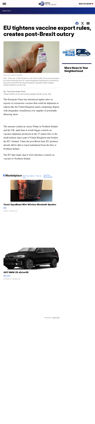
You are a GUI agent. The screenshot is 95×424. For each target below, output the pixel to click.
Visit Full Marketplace (48, 176)
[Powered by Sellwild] (55, 318)
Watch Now (85, 4)
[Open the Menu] (4, 3)
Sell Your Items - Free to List (32, 177)
